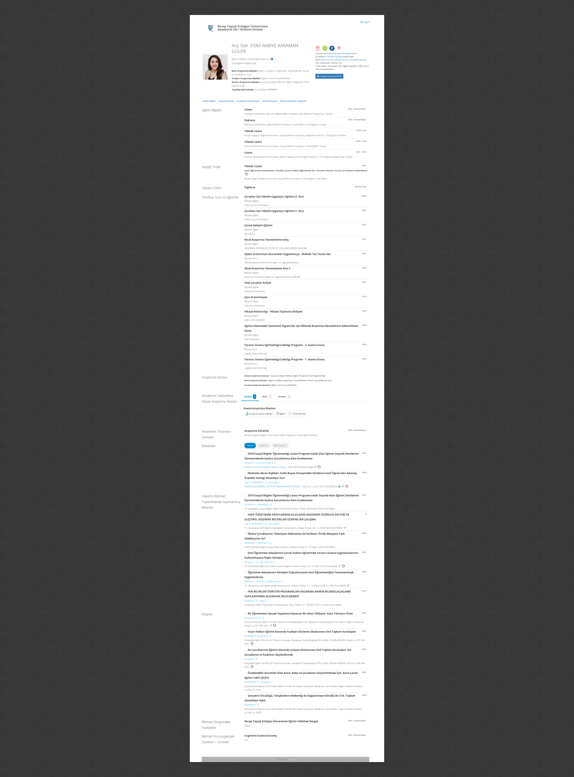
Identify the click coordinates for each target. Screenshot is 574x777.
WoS (266, 396)
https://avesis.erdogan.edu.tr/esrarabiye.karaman (343, 59)
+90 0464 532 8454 (334, 56)
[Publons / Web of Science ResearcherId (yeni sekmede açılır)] (331, 48)
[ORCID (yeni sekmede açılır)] (324, 48)
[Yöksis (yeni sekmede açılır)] (338, 48)
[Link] (315, 467)
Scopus (283, 396)
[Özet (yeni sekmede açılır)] (340, 486)
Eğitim (282, 413)
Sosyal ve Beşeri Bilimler (261, 413)
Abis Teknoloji (282, 759)
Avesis (249, 396)
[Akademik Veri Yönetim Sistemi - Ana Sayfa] (211, 28)
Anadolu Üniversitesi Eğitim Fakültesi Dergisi (265, 467)
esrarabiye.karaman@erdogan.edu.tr (340, 53)
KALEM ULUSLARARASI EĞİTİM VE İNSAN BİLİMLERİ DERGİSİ (272, 486)
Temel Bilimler (299, 413)
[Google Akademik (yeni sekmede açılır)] (317, 48)
